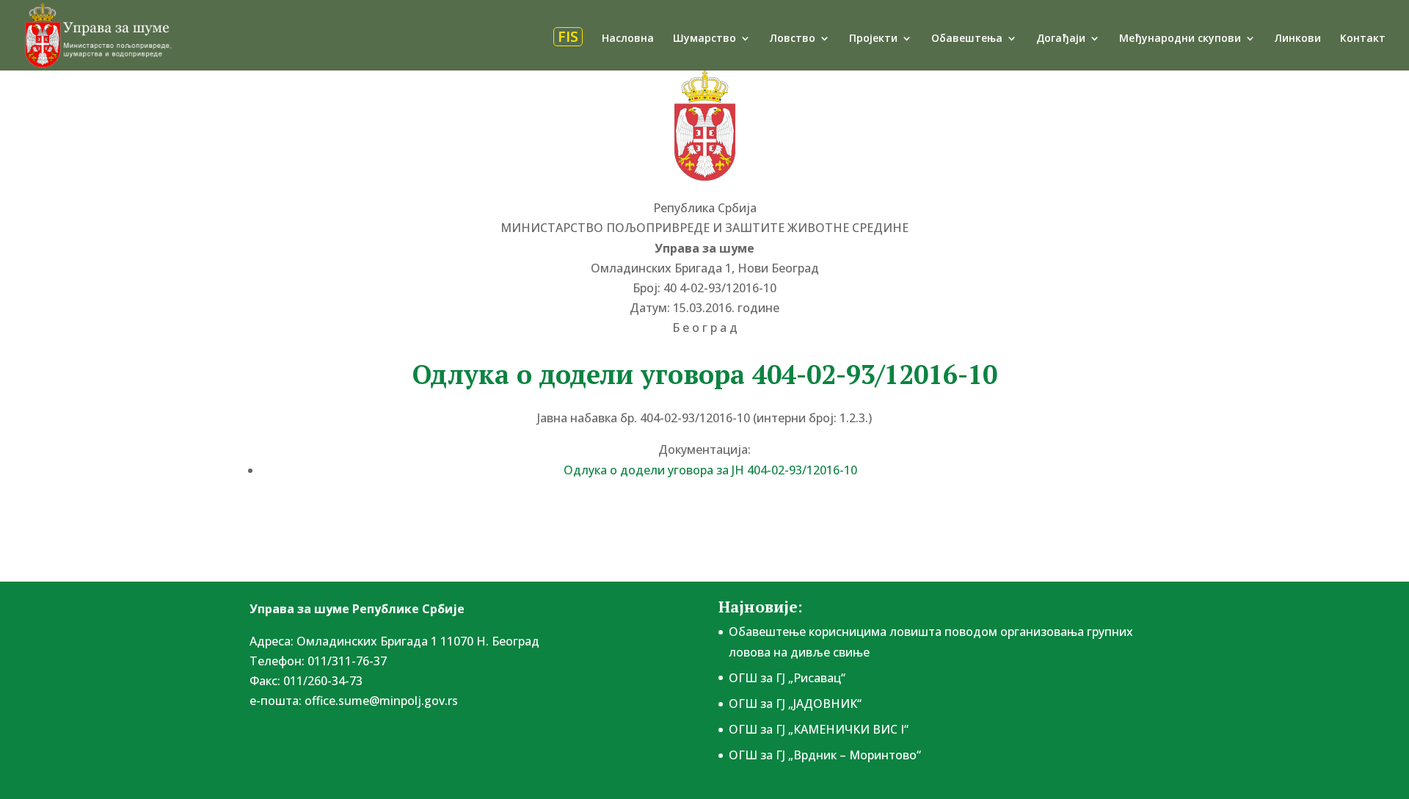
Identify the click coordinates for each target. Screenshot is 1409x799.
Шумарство (704, 39)
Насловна (628, 39)
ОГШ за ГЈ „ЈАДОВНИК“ (795, 703)
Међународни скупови (1180, 39)
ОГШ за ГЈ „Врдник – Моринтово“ (825, 755)
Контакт (1363, 39)
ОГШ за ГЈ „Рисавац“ (787, 678)
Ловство (792, 39)
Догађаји (1060, 39)
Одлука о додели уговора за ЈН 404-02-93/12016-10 (710, 470)
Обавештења (966, 39)
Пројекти (873, 39)
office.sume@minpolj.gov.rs (381, 701)
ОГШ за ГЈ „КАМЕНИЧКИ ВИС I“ (819, 729)
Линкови (1298, 39)
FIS (568, 36)
